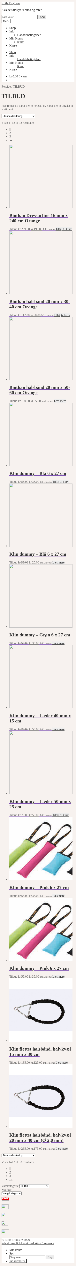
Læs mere (60, 401)
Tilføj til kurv (64, 229)
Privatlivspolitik (11, 1243)
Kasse (13, 45)
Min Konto (16, 38)
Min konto (15, 1250)
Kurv (20, 42)
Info (11, 31)
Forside (6, 86)
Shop (12, 28)
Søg (42, 16)
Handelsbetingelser (29, 35)
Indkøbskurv (18, 1261)
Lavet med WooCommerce (37, 1243)
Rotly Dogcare (11, 3)
